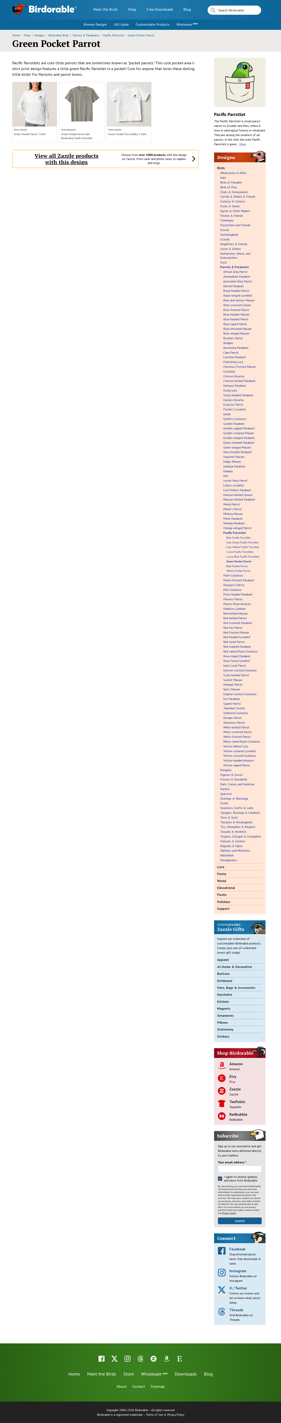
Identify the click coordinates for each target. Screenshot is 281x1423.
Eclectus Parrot (233, 404)
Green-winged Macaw (237, 447)
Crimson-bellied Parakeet (239, 381)
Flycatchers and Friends (235, 225)
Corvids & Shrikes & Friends (237, 196)
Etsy (232, 1076)
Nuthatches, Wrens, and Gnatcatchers (235, 255)
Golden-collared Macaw (238, 433)
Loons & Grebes (230, 249)
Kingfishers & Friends (233, 244)
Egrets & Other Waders (235, 211)
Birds (221, 168)
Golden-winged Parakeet (239, 438)
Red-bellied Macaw (235, 613)
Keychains (224, 994)
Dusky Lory (230, 390)
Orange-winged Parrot (237, 528)
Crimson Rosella (233, 376)
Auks (223, 177)
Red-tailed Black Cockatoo (240, 651)
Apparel (223, 959)
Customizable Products (152, 24)
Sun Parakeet (231, 699)
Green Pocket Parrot (141, 35)
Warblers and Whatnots (235, 850)
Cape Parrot (231, 352)
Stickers (223, 1036)
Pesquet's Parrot (233, 585)
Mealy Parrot (231, 504)
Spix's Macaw (231, 689)
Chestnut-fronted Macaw (239, 367)
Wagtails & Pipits (231, 846)
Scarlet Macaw (232, 680)
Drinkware (224, 981)
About (122, 1386)
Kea (225, 476)
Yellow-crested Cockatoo (239, 756)
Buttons (223, 973)
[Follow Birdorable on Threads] (140, 1359)
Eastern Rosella (233, 400)
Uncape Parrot (232, 718)
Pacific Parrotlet (114, 35)
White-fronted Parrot (237, 737)
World (221, 881)
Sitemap (158, 1386)
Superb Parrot (232, 703)
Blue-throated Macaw (237, 329)
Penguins (225, 770)
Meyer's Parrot (232, 509)
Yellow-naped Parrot (236, 765)
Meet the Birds (105, 9)
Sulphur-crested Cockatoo (240, 694)
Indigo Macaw (232, 461)
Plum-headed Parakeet (238, 594)
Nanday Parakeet (234, 523)
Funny (221, 874)
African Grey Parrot (235, 272)
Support (223, 908)
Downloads (159, 9)
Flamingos (227, 220)
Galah (227, 414)
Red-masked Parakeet (237, 646)
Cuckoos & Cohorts (232, 201)
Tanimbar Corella (234, 708)
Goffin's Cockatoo (234, 419)
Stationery (225, 1029)
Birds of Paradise (231, 182)
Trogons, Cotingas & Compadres (240, 836)
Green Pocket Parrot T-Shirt (29, 134)
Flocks (222, 894)
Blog (187, 9)
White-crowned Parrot (237, 732)
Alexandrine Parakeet (236, 276)
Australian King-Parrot (237, 281)
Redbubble (238, 1114)
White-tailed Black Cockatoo (241, 741)
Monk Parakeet (233, 518)
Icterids (225, 239)
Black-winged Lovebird (237, 295)
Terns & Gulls (229, 817)
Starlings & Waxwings (234, 798)
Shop (132, 9)
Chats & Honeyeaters (234, 192)
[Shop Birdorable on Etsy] (179, 1359)
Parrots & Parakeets (86, 35)
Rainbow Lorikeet (234, 609)
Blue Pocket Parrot (237, 566)
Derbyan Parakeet (234, 385)
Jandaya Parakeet (234, 466)
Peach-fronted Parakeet (238, 580)
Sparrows (226, 794)
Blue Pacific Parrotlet (238, 537)
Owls (223, 262)
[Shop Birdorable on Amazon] (166, 1359)
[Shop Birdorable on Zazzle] (153, 1359)
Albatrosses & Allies (233, 173)
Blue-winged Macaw (236, 333)
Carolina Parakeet (234, 357)
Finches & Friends (231, 216)
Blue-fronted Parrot (236, 310)
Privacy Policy (229, 1213)
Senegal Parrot (232, 684)
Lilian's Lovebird (233, 485)
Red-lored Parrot (234, 642)
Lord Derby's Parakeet (237, 490)
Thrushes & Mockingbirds (236, 822)
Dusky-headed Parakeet (238, 395)
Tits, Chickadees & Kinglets (237, 827)
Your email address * (232, 1162)
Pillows (222, 1022)
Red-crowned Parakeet (237, 623)
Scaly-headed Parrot (236, 675)
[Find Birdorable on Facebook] (101, 1359)
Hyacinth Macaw (233, 457)
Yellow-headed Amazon (238, 760)
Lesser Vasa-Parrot (235, 480)
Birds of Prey (228, 187)
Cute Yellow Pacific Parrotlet (242, 547)
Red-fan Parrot (233, 628)
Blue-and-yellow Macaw (239, 300)
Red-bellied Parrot (235, 618)
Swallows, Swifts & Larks (236, 808)
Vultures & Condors (232, 841)
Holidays (223, 901)
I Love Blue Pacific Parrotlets (242, 556)
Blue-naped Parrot (235, 324)
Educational (226, 888)
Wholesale (187, 24)
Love (220, 867)
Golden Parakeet (234, 424)
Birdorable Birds (58, 35)
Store (128, 1374)
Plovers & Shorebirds (233, 779)
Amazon (71, 129)
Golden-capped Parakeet (239, 428)
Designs (39, 35)
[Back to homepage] (53, 9)
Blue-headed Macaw (236, 314)
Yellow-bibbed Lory (235, 746)
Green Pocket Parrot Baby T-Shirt (127, 134)
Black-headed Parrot (236, 291)
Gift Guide (121, 24)
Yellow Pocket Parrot (238, 570)
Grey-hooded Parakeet (237, 452)
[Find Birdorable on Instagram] (127, 1359)
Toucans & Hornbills (233, 831)
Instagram (237, 1270)
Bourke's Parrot (233, 338)
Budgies (228, 343)
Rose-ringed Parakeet (237, 656)
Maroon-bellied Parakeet (239, 499)
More (242, 144)
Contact (138, 1386)
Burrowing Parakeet (236, 348)
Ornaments (225, 1015)
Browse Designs (95, 24)
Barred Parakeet (233, 286)
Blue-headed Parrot (236, 319)
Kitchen (223, 1001)
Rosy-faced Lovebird (236, 661)
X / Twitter (238, 1288)
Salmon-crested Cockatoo (240, 670)
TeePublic (237, 1101)
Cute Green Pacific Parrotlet (242, 542)
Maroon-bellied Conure (238, 495)
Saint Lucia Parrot (234, 665)
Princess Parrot (233, 599)
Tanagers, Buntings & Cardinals (240, 813)
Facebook (237, 1249)
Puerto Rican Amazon (237, 604)
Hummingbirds (229, 234)
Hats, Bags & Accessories (236, 987)
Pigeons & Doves (231, 775)
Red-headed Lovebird (236, 637)
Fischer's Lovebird (234, 409)
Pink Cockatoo (232, 590)
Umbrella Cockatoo (235, 713)
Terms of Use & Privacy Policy (165, 1414)
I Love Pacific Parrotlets (239, 552)
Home (16, 35)
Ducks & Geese (230, 206)
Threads (236, 1309)
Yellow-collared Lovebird (239, 751)
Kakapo (228, 471)
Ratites (225, 789)
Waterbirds (227, 855)
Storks (224, 803)
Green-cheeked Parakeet (238, 442)
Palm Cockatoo (233, 575)
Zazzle (23, 129)
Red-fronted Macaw (236, 632)
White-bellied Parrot (236, 727)
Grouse (224, 230)
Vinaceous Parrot (234, 722)
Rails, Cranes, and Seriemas (237, 784)
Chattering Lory (233, 362)
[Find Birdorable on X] (114, 1359)
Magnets (223, 1008)
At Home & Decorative (234, 967)
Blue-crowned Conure (237, 305)
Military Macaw (233, 514)
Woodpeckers (228, 860)
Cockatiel (229, 371)
